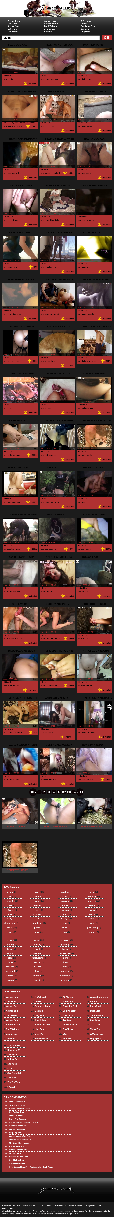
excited (94, 905)
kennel (39, 905)
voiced (57, 173)
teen (56, 79)
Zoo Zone (12, 23)
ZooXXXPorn (50, 26)
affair (84, 638)
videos (17, 549)
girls (10, 455)
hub (46, 455)
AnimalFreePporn (97, 997)
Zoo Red (10, 1077)
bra (66, 932)
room (12, 927)
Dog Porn (85, 31)
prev (33, 792)
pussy (93, 732)
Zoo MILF (10, 1054)
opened (94, 932)
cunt (88, 361)
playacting (94, 927)
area (12, 958)
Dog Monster (67, 1011)
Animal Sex (13, 26)
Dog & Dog (38, 1020)
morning (67, 910)
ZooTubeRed (12, 1045)
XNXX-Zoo (93, 1024)
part (9, 502)
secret (93, 361)
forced (56, 314)
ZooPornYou (95, 1015)
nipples (94, 901)
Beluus (92, 1001)
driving (39, 944)
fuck (14, 314)
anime (50, 732)
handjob (48, 267)
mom (19, 314)
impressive (67, 953)
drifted (10, 126)
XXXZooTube (95, 1034)
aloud (94, 923)
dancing (94, 896)
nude (67, 927)
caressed (12, 971)
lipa (91, 779)
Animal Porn (14, 21)
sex (9, 408)
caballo (89, 455)
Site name (10, 1064)
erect (19, 686)
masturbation (50, 502)
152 (64, 792)
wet (13, 455)
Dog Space (94, 1038)
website (11, 638)
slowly (11, 975)
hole (84, 361)
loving (19, 126)
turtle (84, 79)
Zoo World (94, 1006)
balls (14, 686)
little (11, 905)
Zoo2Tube (66, 1029)
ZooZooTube (12, 1082)
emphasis (39, 923)
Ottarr (83, 23)
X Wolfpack (86, 21)
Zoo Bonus (49, 29)
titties (66, 905)
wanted (39, 953)
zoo (54, 267)
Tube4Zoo (93, 1029)
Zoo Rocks (13, 31)
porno (92, 408)
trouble (39, 896)
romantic (12, 901)
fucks (52, 79)
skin (94, 892)
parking (11, 953)
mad (39, 949)
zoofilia (11, 549)
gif (46, 126)
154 (74, 792)
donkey (56, 638)
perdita (88, 173)
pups (94, 910)
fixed (13, 79)
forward (67, 940)
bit (39, 919)
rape (94, 220)
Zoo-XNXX (66, 1015)
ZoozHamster (39, 1038)
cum (47, 408)
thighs (67, 958)
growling (67, 944)
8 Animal (65, 1020)
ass (39, 932)
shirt (67, 966)
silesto (19, 732)
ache (10, 686)
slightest (39, 914)
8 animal (57, 9)
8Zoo (8, 1068)
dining (67, 949)
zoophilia (90, 314)
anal (50, 126)
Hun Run (37, 1029)
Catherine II (13, 29)
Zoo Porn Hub (13, 1073)
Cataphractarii (51, 23)
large (12, 949)
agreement (49, 173)
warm (94, 914)
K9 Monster (66, 997)
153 (69, 792)
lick (67, 914)
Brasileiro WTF (13, 1050)
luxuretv (11, 220)
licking (54, 361)
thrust (39, 980)
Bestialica (93, 1011)
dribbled (15, 361)
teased (39, 962)
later (67, 923)
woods (12, 940)
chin (10, 361)
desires (66, 980)
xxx (9, 79)
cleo (39, 910)
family (10, 314)
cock (39, 940)
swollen (66, 892)
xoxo (18, 779)
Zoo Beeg (93, 1020)
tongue (39, 975)
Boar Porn (38, 1034)
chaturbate (16, 502)
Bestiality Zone (40, 1024)
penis (39, 927)
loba (51, 592)
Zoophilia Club (68, 1006)
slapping (67, 901)
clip (14, 732)
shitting (47, 361)
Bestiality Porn (88, 26)
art (58, 267)
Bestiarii (85, 29)
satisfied (67, 971)
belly (57, 220)
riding (52, 220)
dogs (10, 267)
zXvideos (65, 1038)
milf (15, 126)
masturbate (39, 958)
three (12, 962)
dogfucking (11, 923)
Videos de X (67, 1001)
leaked (89, 126)
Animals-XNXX (68, 1024)
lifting (66, 962)
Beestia (48, 31)
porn (47, 79)
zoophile (52, 549)
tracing (12, 980)
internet (12, 910)
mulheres (85, 408)
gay (83, 455)
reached (12, 966)
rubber (39, 966)
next (80, 792)
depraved (66, 975)
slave (15, 267)
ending (12, 944)
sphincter (53, 686)
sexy (11, 919)
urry (53, 126)
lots (11, 914)
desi (19, 592)
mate (12, 932)
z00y (63, 1034)
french (89, 638)
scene (88, 220)
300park (9, 1087)
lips (39, 971)
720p (84, 592)
